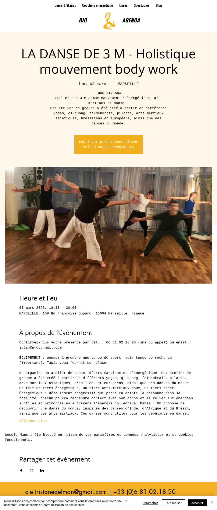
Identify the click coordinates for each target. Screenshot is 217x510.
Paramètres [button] (150, 503)
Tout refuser (173, 503)
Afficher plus (33, 421)
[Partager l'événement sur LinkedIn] (42, 470)
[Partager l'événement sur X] (32, 470)
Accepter (197, 503)
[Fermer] (211, 503)
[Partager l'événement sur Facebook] (21, 470)
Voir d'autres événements (108, 147)
